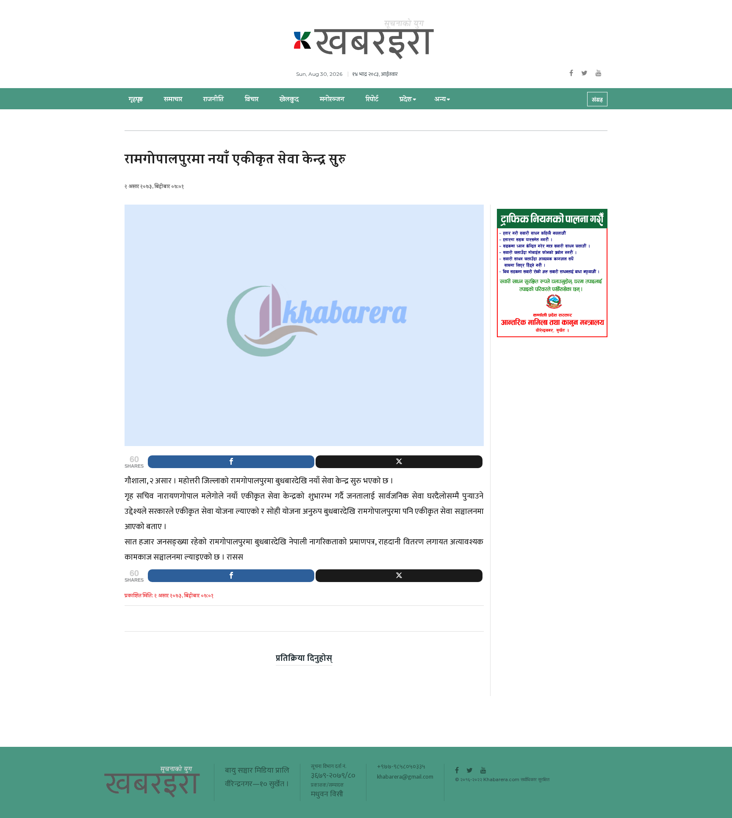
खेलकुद (289, 99)
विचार (251, 99)
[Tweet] (399, 461)
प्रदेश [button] (405, 99)
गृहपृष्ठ (136, 99)
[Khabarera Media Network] (374, 39)
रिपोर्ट (372, 99)
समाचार (173, 99)
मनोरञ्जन (332, 99)
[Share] (231, 461)
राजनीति (213, 99)
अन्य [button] (440, 99)
